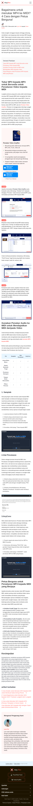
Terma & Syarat (6, 802)
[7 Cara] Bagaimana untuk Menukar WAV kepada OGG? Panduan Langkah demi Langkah (16, 696)
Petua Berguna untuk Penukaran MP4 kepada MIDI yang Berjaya (15, 72)
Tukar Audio (17, 763)
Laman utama (9, 763)
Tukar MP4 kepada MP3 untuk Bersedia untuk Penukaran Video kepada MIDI (15, 64)
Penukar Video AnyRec (11, 143)
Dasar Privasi (16, 802)
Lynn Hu (19, 26)
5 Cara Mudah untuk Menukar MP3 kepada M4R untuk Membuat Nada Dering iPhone (16, 692)
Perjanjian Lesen (26, 802)
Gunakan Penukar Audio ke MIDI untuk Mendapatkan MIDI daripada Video (13, 68)
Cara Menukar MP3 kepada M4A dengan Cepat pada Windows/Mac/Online (16, 706)
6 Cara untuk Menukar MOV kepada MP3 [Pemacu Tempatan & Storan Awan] (14, 702)
